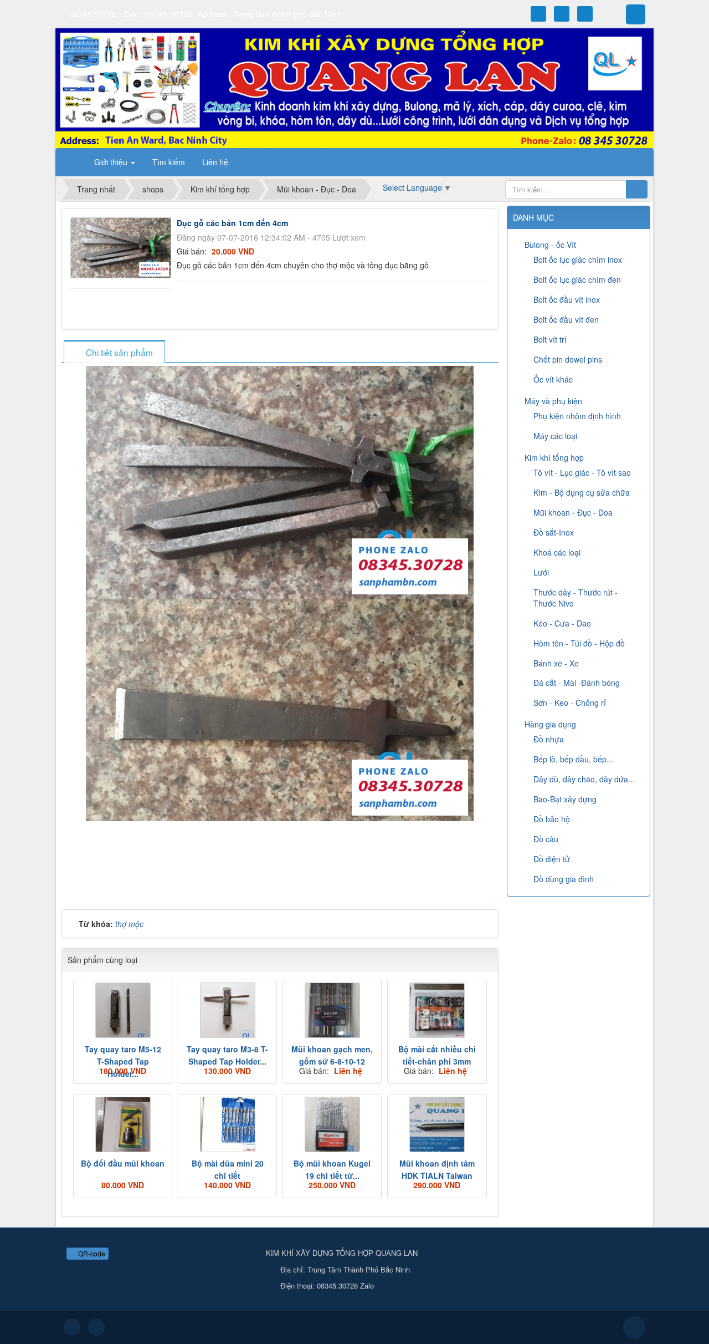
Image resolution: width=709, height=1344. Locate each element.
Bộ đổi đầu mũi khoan (123, 1163)
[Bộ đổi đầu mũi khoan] (122, 1124)
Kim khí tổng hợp (554, 457)
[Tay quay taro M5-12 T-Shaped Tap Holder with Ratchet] (122, 1010)
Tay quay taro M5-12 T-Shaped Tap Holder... (123, 1061)
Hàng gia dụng (550, 724)
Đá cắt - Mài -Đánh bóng (576, 682)
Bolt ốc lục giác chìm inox (577, 259)
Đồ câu (545, 838)
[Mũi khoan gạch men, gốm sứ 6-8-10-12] (332, 1010)
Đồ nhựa (548, 739)
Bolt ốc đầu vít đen (566, 319)
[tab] (114, 352)
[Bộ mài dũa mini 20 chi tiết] (227, 1124)
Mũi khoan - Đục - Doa (573, 512)
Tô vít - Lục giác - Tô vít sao (582, 472)
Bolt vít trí (550, 339)
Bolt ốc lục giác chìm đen (577, 279)
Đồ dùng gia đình (563, 878)
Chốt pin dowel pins (567, 359)
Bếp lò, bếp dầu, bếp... (573, 759)
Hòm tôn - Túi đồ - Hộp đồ (579, 643)
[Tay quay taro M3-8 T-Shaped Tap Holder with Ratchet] (227, 1010)
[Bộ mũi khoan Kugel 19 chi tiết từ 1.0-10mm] (332, 1124)
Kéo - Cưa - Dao (562, 623)
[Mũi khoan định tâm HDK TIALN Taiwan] (437, 1124)
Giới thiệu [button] (112, 161)
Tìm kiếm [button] (168, 161)
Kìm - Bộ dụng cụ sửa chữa (581, 492)
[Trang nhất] (71, 162)
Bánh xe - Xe (556, 663)
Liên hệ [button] (215, 161)
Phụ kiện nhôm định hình (577, 415)
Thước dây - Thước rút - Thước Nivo (575, 598)
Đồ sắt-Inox (553, 532)
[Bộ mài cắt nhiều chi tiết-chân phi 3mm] (437, 1010)
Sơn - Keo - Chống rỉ (569, 702)
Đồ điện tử (551, 858)
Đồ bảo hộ (551, 818)
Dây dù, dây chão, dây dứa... (584, 779)
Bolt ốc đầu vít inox (566, 299)
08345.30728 (92, 13)
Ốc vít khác (553, 379)
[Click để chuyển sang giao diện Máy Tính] (96, 1327)
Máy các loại (555, 435)
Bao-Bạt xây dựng (565, 799)
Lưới (541, 572)
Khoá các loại (556, 552)
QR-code (90, 1253)
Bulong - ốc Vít (550, 244)
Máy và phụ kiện (553, 400)
